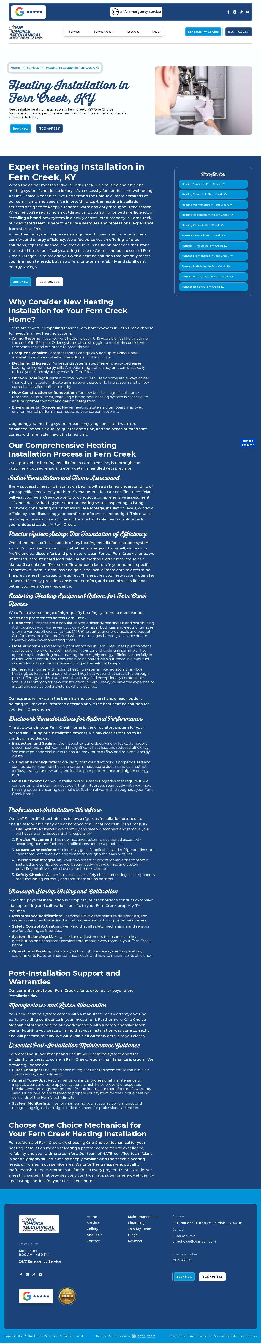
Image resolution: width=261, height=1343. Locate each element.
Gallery (92, 1229)
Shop (155, 31)
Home (15, 67)
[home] (26, 32)
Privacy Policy (176, 1336)
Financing (136, 1223)
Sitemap (251, 1336)
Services (33, 67)
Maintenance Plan (143, 1217)
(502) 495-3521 (184, 1236)
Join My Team (139, 1229)
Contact (93, 1241)
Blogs (133, 1235)
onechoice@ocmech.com (194, 1241)
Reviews (135, 1241)
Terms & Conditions (199, 1336)
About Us (94, 1235)
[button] (76, 31)
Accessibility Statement (229, 1336)
